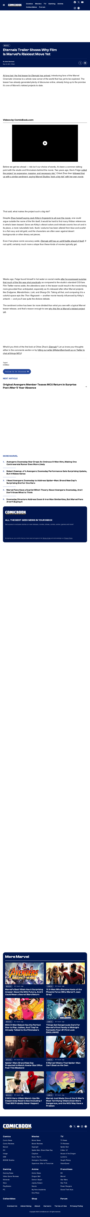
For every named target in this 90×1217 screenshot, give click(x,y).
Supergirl (35, 1147)
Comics (29, 4)
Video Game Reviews (11, 1176)
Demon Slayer (37, 1179)
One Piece (35, 1193)
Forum (42, 7)
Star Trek (63, 1183)
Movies (38, 4)
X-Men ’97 (64, 1150)
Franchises (66, 1169)
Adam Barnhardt (9, 61)
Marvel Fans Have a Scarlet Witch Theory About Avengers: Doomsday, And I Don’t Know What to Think (44, 491)
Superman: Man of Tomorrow (42, 1163)
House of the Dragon (68, 1153)
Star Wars (64, 1179)
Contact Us (12, 1206)
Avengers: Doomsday (40, 1160)
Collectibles (31, 7)
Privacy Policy (68, 538)
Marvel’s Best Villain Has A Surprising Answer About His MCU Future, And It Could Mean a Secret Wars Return (24, 992)
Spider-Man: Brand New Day (42, 1150)
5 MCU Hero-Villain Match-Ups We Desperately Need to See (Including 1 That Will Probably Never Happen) (23, 1101)
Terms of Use (46, 538)
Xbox (5, 1183)
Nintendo (6, 1179)
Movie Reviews (37, 1143)
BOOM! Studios (8, 1160)
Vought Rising (65, 1160)
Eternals (53, 346)
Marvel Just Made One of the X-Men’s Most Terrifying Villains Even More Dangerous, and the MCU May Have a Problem (65, 1102)
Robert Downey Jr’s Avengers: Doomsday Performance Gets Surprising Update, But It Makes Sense (46, 472)
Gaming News (8, 1173)
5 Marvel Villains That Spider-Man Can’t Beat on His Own (63, 1064)
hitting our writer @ (46, 349)
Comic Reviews (8, 1143)
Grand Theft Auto (66, 1189)
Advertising (26, 1206)
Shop (34, 1199)
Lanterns (63, 1157)
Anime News (36, 1173)
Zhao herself (17, 217)
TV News (63, 1140)
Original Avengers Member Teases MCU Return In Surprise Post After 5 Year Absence (39, 386)
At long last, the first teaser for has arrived (26, 75)
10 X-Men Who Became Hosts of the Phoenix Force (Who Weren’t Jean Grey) (64, 992)
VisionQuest (64, 1163)
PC (4, 1189)
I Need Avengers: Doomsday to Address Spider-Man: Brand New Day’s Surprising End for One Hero (41, 481)
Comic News (7, 1140)
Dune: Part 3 (36, 1157)
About (37, 1206)
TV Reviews (64, 1143)
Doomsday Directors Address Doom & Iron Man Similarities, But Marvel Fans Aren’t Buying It (44, 500)
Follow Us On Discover (16, 371)
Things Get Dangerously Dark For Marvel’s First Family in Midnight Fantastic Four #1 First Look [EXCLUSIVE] (63, 1029)
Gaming (51, 4)
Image (5, 1153)
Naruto (34, 1186)
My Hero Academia (39, 1189)
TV (45, 4)
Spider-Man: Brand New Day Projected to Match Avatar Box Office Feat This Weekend (23, 1065)
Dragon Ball (36, 1176)
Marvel (6, 45)
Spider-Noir (64, 1147)
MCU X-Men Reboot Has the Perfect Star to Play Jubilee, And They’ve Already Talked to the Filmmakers (23, 1027)
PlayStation (7, 1186)
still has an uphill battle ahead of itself (62, 240)
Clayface (35, 1153)
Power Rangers (66, 1186)
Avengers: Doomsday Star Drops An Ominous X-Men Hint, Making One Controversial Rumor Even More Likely (41, 463)
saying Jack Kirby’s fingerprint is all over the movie (47, 217)
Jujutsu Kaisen (37, 1183)
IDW (4, 1157)
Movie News (36, 1140)
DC (4, 1150)
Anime (60, 4)
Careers (47, 1206)
